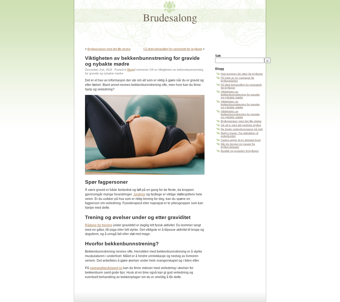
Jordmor (139, 194)
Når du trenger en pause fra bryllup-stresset (238, 145)
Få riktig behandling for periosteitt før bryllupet (172, 49)
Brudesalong (170, 17)
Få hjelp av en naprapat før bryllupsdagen (237, 79)
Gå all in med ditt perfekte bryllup (241, 125)
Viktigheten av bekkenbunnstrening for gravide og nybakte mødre (240, 94)
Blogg (130, 69)
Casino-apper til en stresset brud (241, 140)
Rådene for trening (98, 225)
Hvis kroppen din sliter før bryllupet (242, 73)
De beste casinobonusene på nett (242, 129)
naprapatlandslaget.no (106, 268)
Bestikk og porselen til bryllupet (240, 150)
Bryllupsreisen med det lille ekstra (108, 49)
